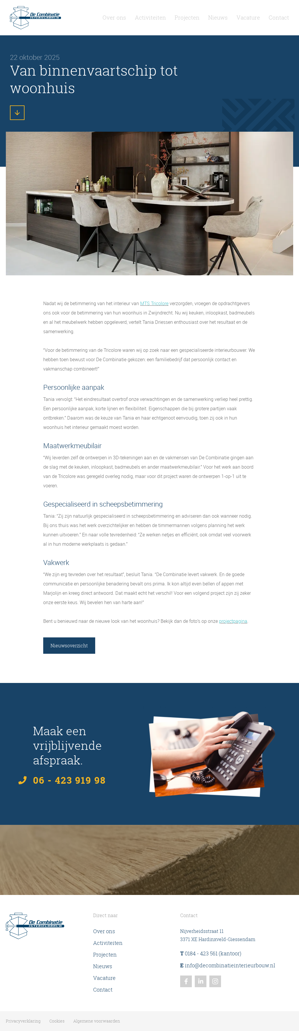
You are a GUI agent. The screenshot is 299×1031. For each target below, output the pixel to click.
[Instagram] (215, 981)
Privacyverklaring (23, 1021)
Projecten (187, 17)
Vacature (248, 17)
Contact (279, 17)
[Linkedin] (200, 981)
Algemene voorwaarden (96, 1021)
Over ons (114, 17)
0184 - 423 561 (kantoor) (210, 953)
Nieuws (218, 17)
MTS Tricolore (154, 303)
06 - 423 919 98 (69, 780)
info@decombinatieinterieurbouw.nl (227, 965)
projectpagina (233, 621)
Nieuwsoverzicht (69, 645)
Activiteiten (150, 17)
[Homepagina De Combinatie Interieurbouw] (35, 17)
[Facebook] (186, 981)
